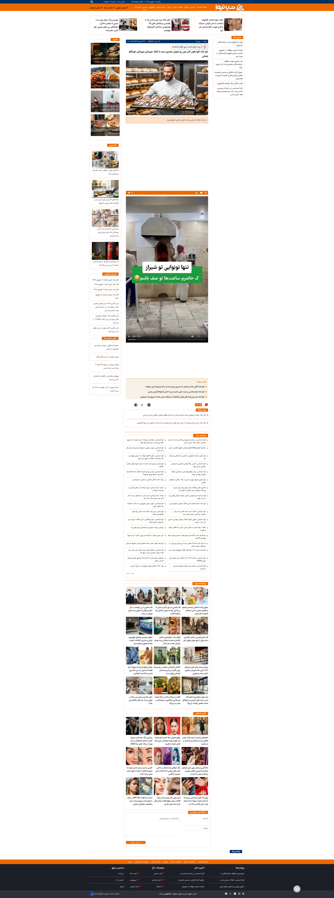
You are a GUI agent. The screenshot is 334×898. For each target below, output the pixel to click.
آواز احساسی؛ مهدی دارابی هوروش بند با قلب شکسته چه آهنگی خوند (145, 505)
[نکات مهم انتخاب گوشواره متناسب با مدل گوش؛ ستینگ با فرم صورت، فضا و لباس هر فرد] (233, 24)
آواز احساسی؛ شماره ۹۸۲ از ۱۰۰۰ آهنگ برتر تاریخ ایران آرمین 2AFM (187, 559)
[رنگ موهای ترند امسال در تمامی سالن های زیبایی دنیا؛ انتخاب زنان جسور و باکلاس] (167, 756)
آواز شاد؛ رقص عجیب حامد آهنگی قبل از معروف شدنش (145, 543)
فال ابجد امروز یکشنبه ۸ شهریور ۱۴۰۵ (106, 279)
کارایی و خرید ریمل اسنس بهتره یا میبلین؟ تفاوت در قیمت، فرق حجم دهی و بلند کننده (139, 771)
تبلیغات (106, 2)
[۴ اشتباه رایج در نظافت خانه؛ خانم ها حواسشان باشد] (105, 159)
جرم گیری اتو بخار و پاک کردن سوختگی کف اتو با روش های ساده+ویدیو (108, 232)
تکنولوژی (152, 7)
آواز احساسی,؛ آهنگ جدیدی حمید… (231, 880)
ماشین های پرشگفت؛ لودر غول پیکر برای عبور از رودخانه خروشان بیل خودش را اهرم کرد (189, 489)
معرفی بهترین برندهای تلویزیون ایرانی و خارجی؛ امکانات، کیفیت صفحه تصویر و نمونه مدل (140, 640)
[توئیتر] (142, 405)
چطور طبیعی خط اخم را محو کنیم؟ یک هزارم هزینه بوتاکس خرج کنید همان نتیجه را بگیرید (167, 741)
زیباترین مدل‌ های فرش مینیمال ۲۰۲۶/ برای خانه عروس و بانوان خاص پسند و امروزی (196, 670)
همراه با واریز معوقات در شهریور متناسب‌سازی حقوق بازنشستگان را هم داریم (230, 53)
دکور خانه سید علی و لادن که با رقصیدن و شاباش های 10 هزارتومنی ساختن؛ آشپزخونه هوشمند (158, 25)
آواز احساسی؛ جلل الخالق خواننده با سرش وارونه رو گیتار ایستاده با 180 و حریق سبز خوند (146, 457)
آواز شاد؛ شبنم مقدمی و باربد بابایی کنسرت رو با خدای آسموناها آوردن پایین (176, 391)
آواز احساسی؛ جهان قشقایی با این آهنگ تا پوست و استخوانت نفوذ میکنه (146, 521)
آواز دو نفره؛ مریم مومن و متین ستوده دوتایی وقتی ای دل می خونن (187, 497)
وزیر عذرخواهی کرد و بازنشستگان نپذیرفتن (230, 44)
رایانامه (205, 828)
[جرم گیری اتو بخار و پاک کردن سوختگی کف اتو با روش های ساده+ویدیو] (105, 218)
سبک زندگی (161, 7)
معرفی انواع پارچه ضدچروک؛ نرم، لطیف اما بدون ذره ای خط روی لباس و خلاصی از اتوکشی (140, 670)
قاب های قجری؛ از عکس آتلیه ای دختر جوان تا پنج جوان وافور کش (195, 639)
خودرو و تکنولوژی (142, 861)
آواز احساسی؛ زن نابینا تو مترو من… (191, 873)
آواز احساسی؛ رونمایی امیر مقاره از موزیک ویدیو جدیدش (190, 567)
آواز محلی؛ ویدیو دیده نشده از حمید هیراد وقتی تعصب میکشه (145, 465)
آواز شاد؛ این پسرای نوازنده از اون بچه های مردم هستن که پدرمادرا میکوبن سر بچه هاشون (171, 423)
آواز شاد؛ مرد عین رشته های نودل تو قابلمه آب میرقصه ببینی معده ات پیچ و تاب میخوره (172, 397)
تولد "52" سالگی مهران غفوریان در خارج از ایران (147, 566)
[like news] (129, 193)
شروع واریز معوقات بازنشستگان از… (232, 873)
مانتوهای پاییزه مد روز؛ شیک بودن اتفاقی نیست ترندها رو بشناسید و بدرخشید (195, 741)
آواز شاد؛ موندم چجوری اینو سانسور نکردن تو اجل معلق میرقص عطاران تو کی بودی (174, 415)
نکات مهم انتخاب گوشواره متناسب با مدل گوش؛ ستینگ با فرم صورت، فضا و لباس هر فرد (210, 25)
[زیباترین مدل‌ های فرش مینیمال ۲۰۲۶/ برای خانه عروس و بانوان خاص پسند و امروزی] (195, 655)
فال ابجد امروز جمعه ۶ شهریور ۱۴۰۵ (106, 289)
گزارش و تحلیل (189, 7)
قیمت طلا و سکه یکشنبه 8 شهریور (230, 83)
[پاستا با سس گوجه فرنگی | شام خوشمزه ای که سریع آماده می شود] (105, 77)
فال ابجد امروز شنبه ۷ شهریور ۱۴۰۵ (106, 284)
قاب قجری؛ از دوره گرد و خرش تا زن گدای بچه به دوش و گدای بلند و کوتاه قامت (167, 610)
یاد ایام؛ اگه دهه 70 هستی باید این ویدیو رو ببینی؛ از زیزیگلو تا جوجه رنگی (187, 545)
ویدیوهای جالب (200, 435)
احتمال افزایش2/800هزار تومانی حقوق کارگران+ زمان (187, 448)
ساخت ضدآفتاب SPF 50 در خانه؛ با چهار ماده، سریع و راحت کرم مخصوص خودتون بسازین (139, 801)
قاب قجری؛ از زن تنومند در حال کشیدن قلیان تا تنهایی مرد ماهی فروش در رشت (140, 610)
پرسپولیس (133, 880)
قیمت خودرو (158, 873)
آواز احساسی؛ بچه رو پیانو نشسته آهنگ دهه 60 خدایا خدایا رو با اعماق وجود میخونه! (145, 473)
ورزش (169, 7)
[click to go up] (297, 889)
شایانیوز (168, 894)
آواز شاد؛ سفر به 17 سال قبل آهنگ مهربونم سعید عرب (187, 550)
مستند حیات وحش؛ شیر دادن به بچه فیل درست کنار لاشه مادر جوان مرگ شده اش (146, 497)
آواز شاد (198, 404)
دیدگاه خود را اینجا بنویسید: (169, 818)
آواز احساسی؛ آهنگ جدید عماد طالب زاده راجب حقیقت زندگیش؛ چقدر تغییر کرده (189, 513)
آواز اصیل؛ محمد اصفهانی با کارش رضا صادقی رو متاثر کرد (187, 457)
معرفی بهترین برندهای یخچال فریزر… (231, 886)
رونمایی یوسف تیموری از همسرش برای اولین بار (147, 527)
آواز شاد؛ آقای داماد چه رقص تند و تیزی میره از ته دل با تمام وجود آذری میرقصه (174, 386)
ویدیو (145, 7)
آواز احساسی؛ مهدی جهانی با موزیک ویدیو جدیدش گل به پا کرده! (145, 449)
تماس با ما (121, 2)
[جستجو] (92, 1)
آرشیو (122, 886)
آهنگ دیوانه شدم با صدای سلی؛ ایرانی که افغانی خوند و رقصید (187, 529)
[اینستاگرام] (238, 894)
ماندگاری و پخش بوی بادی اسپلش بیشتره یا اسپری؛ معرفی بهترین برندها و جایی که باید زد (195, 771)
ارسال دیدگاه (135, 842)
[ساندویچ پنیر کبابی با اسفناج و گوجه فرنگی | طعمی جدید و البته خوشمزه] (105, 53)
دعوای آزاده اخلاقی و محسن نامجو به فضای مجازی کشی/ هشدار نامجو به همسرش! (195, 610)
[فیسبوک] (136, 405)
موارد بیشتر (130, 573)
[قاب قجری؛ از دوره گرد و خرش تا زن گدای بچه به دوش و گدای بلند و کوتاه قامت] (167, 596)
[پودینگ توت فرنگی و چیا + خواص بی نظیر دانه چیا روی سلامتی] (105, 101)
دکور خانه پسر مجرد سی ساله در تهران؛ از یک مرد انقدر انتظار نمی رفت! (140, 700)
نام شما (205, 818)
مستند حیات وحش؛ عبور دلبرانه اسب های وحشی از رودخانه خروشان (146, 489)
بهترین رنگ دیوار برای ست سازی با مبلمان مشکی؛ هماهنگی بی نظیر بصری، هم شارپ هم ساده (106, 25)
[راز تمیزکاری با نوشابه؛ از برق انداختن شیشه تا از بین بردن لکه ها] (105, 251)
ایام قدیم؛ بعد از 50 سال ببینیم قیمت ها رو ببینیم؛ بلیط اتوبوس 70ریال (187, 537)
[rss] (242, 894)
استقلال (159, 886)
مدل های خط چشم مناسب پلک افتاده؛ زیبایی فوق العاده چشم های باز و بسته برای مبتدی (167, 801)
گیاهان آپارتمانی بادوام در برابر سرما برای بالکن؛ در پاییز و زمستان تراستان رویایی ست (167, 670)
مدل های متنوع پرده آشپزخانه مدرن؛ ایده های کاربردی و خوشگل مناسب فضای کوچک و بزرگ (195, 700)
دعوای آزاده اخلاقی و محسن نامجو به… (190, 880)
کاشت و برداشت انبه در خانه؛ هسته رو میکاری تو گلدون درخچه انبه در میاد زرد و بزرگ (167, 700)
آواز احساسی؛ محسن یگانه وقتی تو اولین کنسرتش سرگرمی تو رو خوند (188, 465)
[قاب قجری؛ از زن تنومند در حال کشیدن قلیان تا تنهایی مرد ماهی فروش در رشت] (139, 596)
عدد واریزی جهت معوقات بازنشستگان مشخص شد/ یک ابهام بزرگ (229, 64)
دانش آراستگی (157, 880)
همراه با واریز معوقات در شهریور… (192, 886)
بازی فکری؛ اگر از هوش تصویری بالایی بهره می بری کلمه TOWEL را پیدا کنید (106, 319)
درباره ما (113, 2)
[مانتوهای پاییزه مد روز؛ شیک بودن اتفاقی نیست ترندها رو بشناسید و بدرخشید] (195, 726)
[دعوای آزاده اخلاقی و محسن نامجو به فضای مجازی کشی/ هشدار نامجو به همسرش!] (195, 596)
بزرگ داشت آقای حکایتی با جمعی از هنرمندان (148, 479)
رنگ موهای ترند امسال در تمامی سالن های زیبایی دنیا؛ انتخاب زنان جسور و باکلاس (167, 771)
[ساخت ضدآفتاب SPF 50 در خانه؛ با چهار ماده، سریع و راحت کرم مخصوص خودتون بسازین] (139, 786)
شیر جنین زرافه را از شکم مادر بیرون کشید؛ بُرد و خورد (145, 535)
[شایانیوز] (229, 7)
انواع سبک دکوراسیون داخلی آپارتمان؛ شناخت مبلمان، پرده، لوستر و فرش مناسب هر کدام (167, 640)
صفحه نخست (202, 7)
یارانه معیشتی (134, 886)
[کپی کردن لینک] (205, 193)
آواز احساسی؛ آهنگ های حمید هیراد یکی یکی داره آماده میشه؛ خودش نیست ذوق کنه (146, 551)
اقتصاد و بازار (177, 7)
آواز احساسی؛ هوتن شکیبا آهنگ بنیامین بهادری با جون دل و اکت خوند (187, 521)
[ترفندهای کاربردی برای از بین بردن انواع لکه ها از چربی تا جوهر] (105, 189)
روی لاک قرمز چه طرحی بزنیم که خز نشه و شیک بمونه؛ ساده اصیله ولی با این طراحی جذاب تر (196, 801)
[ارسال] (201, 193)
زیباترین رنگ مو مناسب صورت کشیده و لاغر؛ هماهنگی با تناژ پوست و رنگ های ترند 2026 (141, 741)
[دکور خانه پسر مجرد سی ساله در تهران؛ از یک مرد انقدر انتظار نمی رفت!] (139, 685)
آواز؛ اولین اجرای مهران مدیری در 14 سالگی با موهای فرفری (187, 481)
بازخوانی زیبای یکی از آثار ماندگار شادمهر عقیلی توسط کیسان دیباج (146, 559)
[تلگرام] (149, 405)
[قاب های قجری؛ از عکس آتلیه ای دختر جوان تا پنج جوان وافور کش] (195, 626)
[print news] (196, 193)
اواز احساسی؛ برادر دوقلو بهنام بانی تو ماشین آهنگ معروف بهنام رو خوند (188, 473)
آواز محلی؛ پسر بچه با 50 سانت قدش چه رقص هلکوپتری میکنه (148, 513)
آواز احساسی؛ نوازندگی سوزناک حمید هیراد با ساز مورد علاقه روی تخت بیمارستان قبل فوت (145, 441)
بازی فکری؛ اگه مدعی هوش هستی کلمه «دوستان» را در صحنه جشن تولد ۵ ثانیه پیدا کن (106, 307)
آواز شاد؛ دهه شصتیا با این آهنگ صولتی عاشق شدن (188, 503)
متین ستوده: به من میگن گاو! (108, 356)
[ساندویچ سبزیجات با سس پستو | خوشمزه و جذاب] (105, 125)
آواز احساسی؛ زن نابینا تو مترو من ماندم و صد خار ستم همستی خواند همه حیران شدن (187, 441)
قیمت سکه (133, 873)
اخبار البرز (138, 7)
